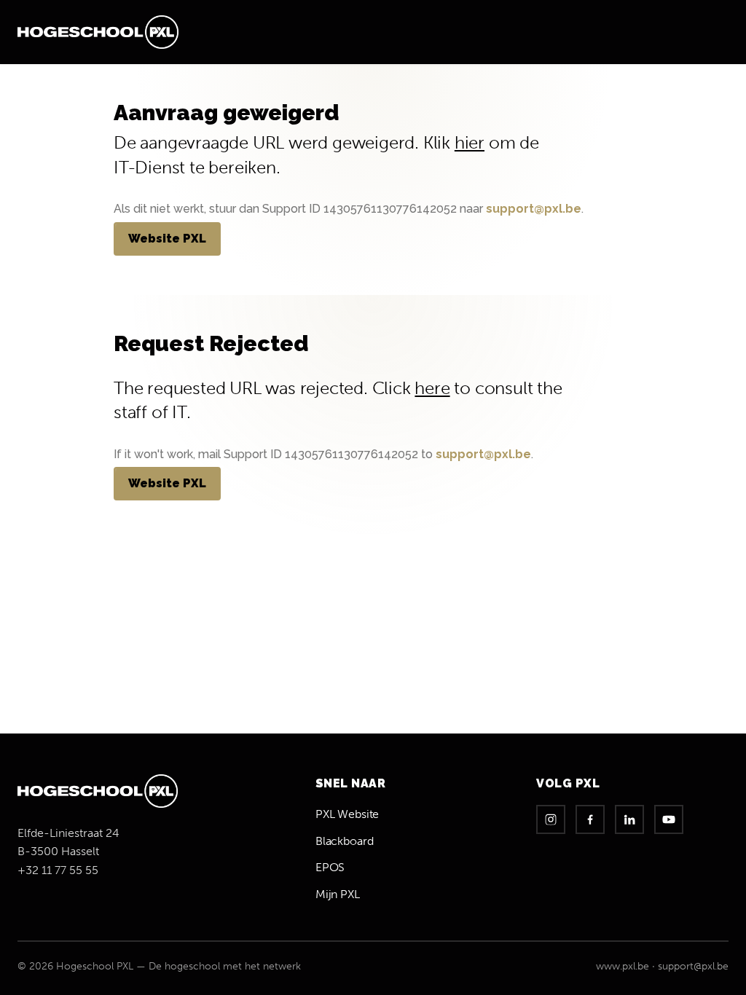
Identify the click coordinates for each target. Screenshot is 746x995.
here (432, 387)
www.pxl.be (622, 966)
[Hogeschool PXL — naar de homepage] (97, 32)
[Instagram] (550, 819)
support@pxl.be (533, 209)
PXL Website (347, 814)
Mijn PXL (337, 894)
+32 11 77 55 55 (57, 870)
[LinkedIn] (629, 819)
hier (469, 142)
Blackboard (344, 841)
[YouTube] (668, 819)
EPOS (330, 867)
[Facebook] (590, 819)
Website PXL (167, 238)
